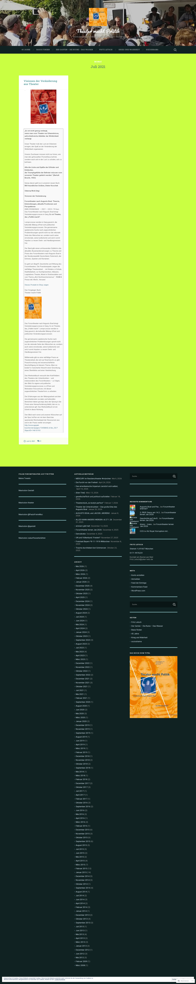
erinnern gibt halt (83, 526)
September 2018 (83, 768)
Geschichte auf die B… (149, 518)
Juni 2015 (80, 853)
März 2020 (80, 717)
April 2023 (80, 655)
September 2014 (83, 888)
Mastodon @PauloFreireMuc (31, 514)
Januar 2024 (81, 632)
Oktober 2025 (82, 593)
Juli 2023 (80, 648)
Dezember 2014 (82, 876)
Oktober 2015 (82, 837)
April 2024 (80, 628)
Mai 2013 (80, 934)
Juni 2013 (80, 930)
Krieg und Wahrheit (129, 50)
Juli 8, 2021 (30, 441)
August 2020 (81, 706)
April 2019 (80, 744)
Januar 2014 (81, 911)
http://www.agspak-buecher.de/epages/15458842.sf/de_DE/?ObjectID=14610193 (41, 427)
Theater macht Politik (98, 31)
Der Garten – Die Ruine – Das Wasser (74, 50)
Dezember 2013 (82, 915)
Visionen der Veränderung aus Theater (40, 82)
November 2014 (83, 880)
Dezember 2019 (82, 725)
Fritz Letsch (106, 50)
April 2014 (80, 903)
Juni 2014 (80, 899)
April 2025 (80, 597)
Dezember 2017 (82, 783)
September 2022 (83, 675)
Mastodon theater (26, 503)
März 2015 (80, 865)
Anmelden (135, 579)
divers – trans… (146, 524)
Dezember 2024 (82, 601)
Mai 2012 (80, 957)
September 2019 (83, 733)
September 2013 (83, 923)
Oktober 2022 (82, 671)
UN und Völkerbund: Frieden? (88, 537)
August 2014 (81, 892)
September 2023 (83, 640)
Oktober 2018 (82, 764)
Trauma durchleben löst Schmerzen (91, 548)
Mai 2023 (80, 651)
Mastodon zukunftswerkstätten (32, 538)
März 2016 (80, 822)
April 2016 (80, 818)
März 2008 (80, 965)
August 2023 (81, 644)
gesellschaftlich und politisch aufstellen (93, 496)
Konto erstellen (137, 575)
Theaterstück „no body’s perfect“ (90, 503)
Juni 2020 (80, 710)
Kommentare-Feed (139, 587)
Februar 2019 (81, 752)
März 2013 (80, 942)
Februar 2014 (81, 907)
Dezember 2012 (82, 950)
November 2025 (83, 589)
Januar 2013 (81, 946)
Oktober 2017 (82, 787)
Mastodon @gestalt (27, 526)
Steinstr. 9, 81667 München (141, 549)
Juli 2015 (80, 849)
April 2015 (80, 861)
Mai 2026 (80, 566)
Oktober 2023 (82, 636)
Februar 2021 (81, 698)
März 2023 (80, 659)
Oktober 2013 (82, 919)
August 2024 (81, 613)
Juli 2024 (80, 617)
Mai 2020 (80, 713)
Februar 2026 (81, 578)
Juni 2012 (80, 954)
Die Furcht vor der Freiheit (87, 482)
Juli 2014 (80, 895)
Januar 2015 (81, 872)
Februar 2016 (81, 826)
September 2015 (83, 841)
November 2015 (83, 834)
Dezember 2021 (82, 679)
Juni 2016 (80, 810)
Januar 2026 (81, 582)
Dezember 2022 (82, 663)
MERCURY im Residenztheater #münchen (93, 478)
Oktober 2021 (82, 686)
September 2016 (83, 806)
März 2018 (80, 775)
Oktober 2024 (82, 609)
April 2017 (80, 795)
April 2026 (80, 570)
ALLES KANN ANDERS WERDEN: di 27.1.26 (94, 519)
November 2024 (83, 605)
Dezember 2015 (82, 830)
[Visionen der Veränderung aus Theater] (43, 107)
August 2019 (81, 737)
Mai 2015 (80, 857)
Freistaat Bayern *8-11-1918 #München (93, 541)
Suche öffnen (175, 50)
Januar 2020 (81, 721)
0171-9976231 (136, 553)
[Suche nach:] (153, 476)
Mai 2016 (80, 814)
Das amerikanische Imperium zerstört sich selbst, (97, 486)
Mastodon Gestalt (26, 490)
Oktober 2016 (82, 803)
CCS (142, 531)
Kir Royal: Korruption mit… (158, 531)
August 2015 (81, 845)
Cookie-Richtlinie (60, 979)
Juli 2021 (80, 690)
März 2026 (80, 574)
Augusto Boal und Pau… (150, 507)
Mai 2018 (80, 772)
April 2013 (80, 938)
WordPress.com (138, 591)
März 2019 (80, 748)
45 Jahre (26, 50)
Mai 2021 (80, 694)
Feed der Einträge (138, 583)
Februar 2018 (81, 779)
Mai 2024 (80, 624)
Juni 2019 (80, 741)
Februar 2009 (81, 961)
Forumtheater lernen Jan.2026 (89, 530)
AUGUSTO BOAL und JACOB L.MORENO (93, 513)
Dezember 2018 (82, 756)
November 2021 (83, 682)
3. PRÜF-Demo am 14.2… (150, 512)
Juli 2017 (80, 791)
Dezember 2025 (82, 586)
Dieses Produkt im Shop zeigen (37, 285)
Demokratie (81, 534)
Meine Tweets (25, 478)
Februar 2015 (81, 868)
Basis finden (43, 50)
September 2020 (83, 702)
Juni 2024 (80, 620)
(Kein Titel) (80, 493)
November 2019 (83, 729)
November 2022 (83, 667)
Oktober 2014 (82, 884)
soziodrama (152, 50)
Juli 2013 (80, 926)
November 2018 (83, 760)
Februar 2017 (81, 799)
